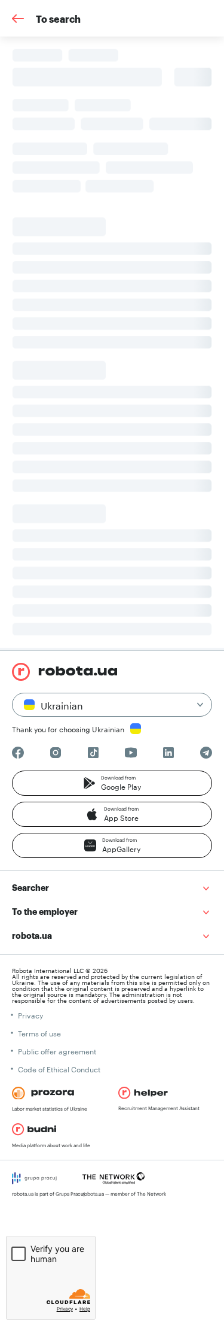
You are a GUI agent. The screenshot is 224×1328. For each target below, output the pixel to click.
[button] (112, 783)
